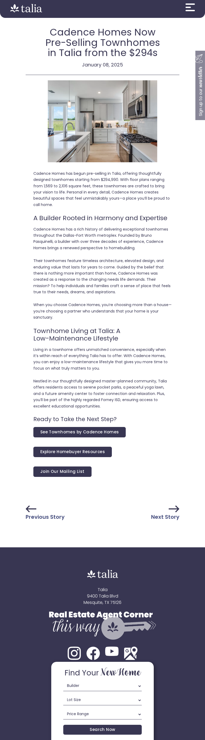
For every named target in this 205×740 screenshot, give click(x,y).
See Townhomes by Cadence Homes (79, 432)
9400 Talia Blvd (102, 596)
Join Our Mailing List (62, 472)
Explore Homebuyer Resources (72, 452)
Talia (103, 590)
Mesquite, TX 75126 (102, 603)
